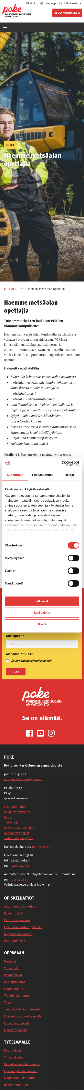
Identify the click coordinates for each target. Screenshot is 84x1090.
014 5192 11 (19, 879)
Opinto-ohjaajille (15, 1030)
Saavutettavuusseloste (20, 827)
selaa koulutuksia (67, 12)
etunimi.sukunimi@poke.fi (23, 779)
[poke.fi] (16, 10)
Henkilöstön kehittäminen (22, 1064)
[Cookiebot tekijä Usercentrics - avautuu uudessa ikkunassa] (61, 463)
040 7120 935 (41, 846)
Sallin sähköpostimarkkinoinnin (31, 660)
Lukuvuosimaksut (16, 1023)
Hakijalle (10, 961)
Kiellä (42, 624)
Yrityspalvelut (13, 1057)
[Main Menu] (5, 27)
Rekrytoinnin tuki (16, 1084)
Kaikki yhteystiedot (17, 811)
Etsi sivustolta (72, 3)
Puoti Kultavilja (14, 940)
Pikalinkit (32, 3)
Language (50, 3)
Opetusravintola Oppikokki (23, 927)
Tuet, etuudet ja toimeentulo (23, 1009)
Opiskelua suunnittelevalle (22, 1016)
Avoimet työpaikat (16, 832)
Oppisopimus (13, 988)
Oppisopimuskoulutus (19, 1077)
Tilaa (16, 671)
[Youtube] (42, 733)
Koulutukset (12, 1050)
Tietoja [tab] (69, 474)
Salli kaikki (42, 601)
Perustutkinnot (14, 982)
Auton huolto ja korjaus (20, 906)
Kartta (8, 817)
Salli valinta (42, 612)
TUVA (7, 1002)
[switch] (73, 558)
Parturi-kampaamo (17, 920)
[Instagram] (53, 733)
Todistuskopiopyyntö (18, 838)
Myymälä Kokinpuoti (18, 934)
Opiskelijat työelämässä (20, 1071)
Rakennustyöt (13, 913)
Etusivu (9, 289)
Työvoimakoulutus (17, 995)
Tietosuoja (11, 822)
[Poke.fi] (42, 696)
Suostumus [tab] (15, 474)
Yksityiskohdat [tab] (42, 474)
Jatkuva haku (13, 975)
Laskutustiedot (14, 806)
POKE (20, 289)
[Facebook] (31, 733)
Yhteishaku (12, 968)
